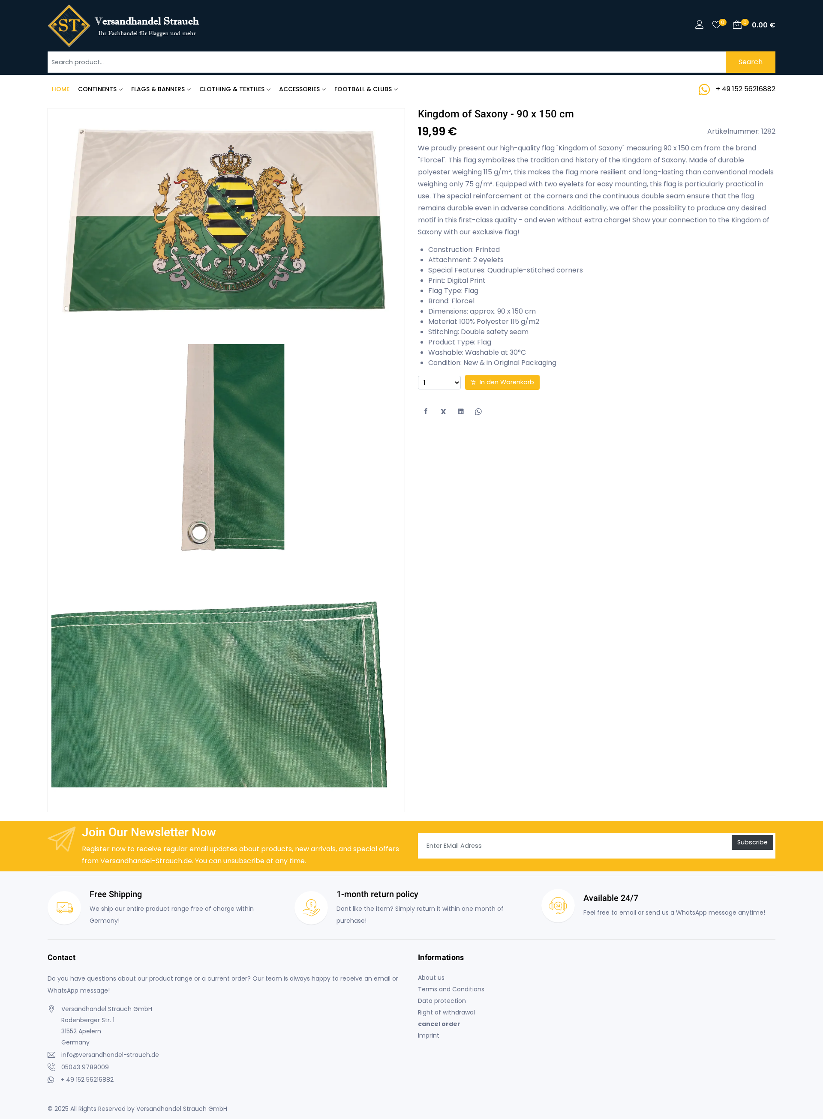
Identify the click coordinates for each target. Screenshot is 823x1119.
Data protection (442, 1000)
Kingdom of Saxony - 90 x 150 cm (496, 114)
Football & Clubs (363, 89)
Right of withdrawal (446, 1012)
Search (751, 62)
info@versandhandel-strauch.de (110, 1054)
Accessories (299, 89)
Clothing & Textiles (231, 89)
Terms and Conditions (451, 989)
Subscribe (752, 842)
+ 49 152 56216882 (745, 89)
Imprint (428, 1035)
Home (60, 89)
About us (431, 977)
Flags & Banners (158, 89)
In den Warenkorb (506, 382)
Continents (97, 89)
